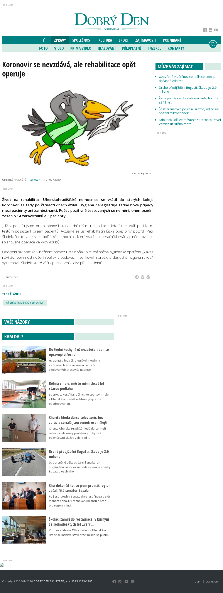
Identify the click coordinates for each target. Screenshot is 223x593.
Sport (124, 40)
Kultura (105, 40)
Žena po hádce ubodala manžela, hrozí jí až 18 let (188, 100)
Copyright (213, 581)
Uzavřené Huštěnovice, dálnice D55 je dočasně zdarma (187, 78)
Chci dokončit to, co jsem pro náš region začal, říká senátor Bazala (79, 488)
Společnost (82, 40)
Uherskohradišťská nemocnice (25, 302)
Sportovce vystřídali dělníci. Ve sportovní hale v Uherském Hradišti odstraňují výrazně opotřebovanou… (79, 399)
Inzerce (154, 48)
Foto (43, 48)
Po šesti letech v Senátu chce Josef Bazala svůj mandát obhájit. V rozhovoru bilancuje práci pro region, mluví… (79, 501)
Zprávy (60, 40)
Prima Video (80, 48)
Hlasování (107, 48)
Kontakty (176, 48)
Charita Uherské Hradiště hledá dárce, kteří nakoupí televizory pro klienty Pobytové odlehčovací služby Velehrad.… (77, 433)
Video (59, 48)
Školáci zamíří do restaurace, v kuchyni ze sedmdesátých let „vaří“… (79, 522)
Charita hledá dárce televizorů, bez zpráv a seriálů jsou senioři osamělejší (78, 420)
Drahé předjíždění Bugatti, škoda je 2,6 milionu (188, 89)
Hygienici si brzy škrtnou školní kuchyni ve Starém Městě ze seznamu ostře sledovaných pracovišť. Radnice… (74, 365)
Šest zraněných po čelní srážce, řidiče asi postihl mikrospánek (189, 111)
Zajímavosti (145, 40)
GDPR (197, 581)
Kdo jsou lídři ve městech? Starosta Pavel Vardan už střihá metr (190, 121)
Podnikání (172, 40)
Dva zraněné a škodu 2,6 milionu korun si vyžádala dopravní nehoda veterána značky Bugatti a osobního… (79, 467)
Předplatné (132, 48)
